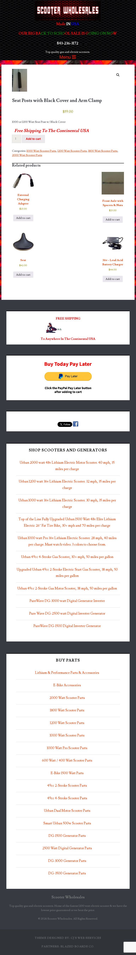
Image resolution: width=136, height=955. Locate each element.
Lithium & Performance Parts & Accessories (67, 673)
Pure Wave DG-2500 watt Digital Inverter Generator (67, 613)
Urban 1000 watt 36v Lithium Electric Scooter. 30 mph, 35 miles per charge (67, 503)
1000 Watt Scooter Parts (41, 151)
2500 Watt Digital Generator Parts (67, 848)
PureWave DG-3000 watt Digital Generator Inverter (67, 601)
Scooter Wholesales (68, 897)
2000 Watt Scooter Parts (27, 155)
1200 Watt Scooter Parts (72, 151)
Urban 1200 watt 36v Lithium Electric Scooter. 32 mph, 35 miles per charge (67, 484)
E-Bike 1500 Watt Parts (67, 773)
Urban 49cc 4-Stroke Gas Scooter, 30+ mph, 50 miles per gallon (67, 557)
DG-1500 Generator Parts (67, 836)
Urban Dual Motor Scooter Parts (67, 811)
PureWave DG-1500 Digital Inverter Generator (67, 626)
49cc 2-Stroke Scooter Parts (67, 785)
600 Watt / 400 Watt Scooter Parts (67, 760)
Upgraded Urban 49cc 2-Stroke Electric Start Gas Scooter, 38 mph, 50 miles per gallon (67, 572)
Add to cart (33, 138)
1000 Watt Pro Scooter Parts (67, 748)
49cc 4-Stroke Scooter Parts (67, 798)
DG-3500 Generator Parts (67, 873)
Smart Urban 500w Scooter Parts (67, 823)
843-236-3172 (67, 43)
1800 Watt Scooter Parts (102, 151)
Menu (65, 57)
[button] (118, 75)
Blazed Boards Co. (77, 946)
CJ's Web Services (86, 938)
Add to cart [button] (23, 218)
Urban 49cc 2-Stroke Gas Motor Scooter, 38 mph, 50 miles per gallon (67, 588)
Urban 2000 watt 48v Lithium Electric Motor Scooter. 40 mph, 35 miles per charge (67, 466)
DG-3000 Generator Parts (67, 861)
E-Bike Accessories (67, 685)
